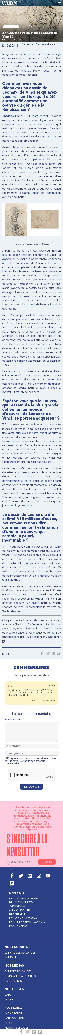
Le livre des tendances (20, 952)
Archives (15, 44)
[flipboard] (40, 1033)
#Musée (38, 27)
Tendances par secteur (20, 976)
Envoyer (31, 786)
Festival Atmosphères (23, 898)
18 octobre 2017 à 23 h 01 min (43, 700)
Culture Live (11, 27)
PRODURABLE (17, 914)
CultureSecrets (11, 586)
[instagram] (39, 877)
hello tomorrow (21, 902)
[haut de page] (57, 1031)
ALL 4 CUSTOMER (19, 910)
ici (3, 640)
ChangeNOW (17, 906)
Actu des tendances (18, 971)
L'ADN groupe (13, 1013)
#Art (25, 27)
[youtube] (48, 877)
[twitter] (27, 1033)
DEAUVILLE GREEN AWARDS (25, 922)
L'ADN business (14, 980)
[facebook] (21, 1033)
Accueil (5, 44)
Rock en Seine (18, 926)
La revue (10, 957)
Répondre (51, 685)
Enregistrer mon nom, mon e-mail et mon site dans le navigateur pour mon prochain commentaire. (30, 761)
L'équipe (10, 1022)
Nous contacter (15, 1018)
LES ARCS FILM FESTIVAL (23, 918)
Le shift (10, 999)
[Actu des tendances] (9, 3)
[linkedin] (34, 1033)
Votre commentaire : (15, 718)
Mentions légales (16, 1027)
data (8, 994)
